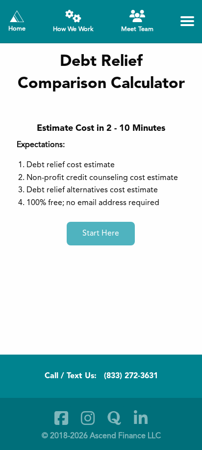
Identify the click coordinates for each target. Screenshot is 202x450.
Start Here (100, 234)
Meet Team (137, 29)
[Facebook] (61, 418)
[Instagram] (87, 418)
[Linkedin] (140, 418)
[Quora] (114, 418)
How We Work (73, 29)
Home (16, 29)
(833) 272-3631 (131, 376)
